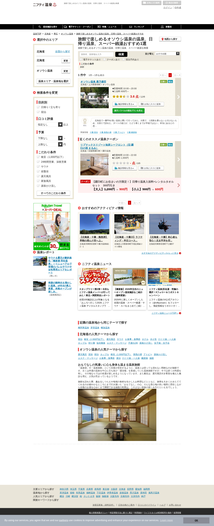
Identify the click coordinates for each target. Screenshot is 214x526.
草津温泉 (64, 492)
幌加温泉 (105, 327)
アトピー (148, 354)
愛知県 (138, 489)
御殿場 (105, 496)
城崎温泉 (90, 492)
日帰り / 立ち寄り (50, 107)
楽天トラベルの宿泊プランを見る (128, 110)
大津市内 (135, 496)
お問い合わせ (175, 505)
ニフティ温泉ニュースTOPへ (165, 313)
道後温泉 (124, 492)
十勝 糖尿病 (132, 132)
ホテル (145, 339)
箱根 (72, 492)
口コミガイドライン (147, 505)
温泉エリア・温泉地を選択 (53, 81)
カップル (82, 343)
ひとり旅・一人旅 (167, 339)
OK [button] (196, 520)
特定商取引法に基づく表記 (121, 513)
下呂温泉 (101, 492)
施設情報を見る (125, 104)
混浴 (90, 354)
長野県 (130, 489)
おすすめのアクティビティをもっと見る (160, 253)
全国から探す (62, 51)
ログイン (167, 7)
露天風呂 (111, 339)
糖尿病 (144, 358)
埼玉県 (73, 489)
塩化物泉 (101, 343)
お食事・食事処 (132, 339)
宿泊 (80, 339)
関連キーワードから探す (46, 500)
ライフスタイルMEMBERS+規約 (158, 513)
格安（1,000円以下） (94, 339)
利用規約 (138, 513)
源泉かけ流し (146, 343)
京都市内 (124, 496)
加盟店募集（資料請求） (104, 505)
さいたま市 (89, 496)
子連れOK (133, 343)
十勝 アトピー (119, 132)
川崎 (68, 496)
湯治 (118, 358)
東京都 (106, 489)
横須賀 (75, 496)
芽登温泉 (95, 327)
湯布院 (143, 492)
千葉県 (81, 489)
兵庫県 (89, 489)
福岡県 (146, 489)
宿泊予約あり (132, 59)
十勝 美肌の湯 (105, 132)
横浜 (62, 496)
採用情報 (177, 513)
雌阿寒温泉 (83, 327)
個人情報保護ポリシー (98, 513)
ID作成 (178, 7)
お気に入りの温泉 (151, 3)
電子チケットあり (92, 59)
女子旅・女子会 (162, 343)
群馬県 (97, 489)
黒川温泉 (134, 492)
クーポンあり (113, 59)
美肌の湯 (137, 354)
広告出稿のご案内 (126, 505)
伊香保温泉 (112, 492)
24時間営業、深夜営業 (53, 162)
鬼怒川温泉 (153, 492)
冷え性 (153, 339)
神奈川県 (64, 489)
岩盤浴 (45, 171)
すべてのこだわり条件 (53, 193)
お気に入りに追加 (152, 104)
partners (63, 520)
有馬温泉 (80, 492)
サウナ (120, 339)
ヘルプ (162, 505)
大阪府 (114, 489)
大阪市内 (114, 496)
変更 (66, 61)
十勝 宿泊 (94, 132)
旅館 (151, 358)
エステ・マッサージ (117, 343)
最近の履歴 (172, 3)
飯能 (98, 496)
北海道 (122, 489)
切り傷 (91, 343)
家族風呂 (46, 181)
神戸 (143, 496)
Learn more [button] (166, 520)
